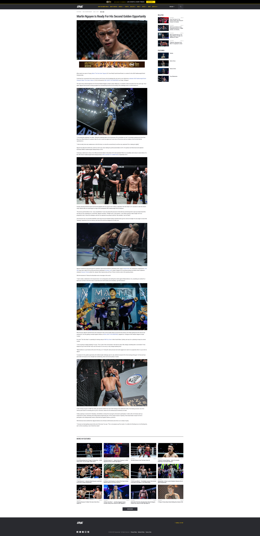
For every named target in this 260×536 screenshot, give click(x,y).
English (171, 6)
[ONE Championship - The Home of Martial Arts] (80, 6)
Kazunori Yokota (85, 272)
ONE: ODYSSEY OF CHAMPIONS (110, 154)
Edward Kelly (126, 268)
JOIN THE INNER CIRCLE (103, 6)
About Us (154, 6)
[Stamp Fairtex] (163, 71)
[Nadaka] (163, 56)
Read (138, 6)
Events (120, 6)
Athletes (132, 6)
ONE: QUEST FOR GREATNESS (111, 80)
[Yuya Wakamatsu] (163, 79)
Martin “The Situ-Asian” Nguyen (99, 73)
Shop (149, 6)
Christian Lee (108, 270)
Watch (143, 6)
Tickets (127, 6)
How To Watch (113, 6)
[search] (180, 6)
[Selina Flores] (163, 63)
